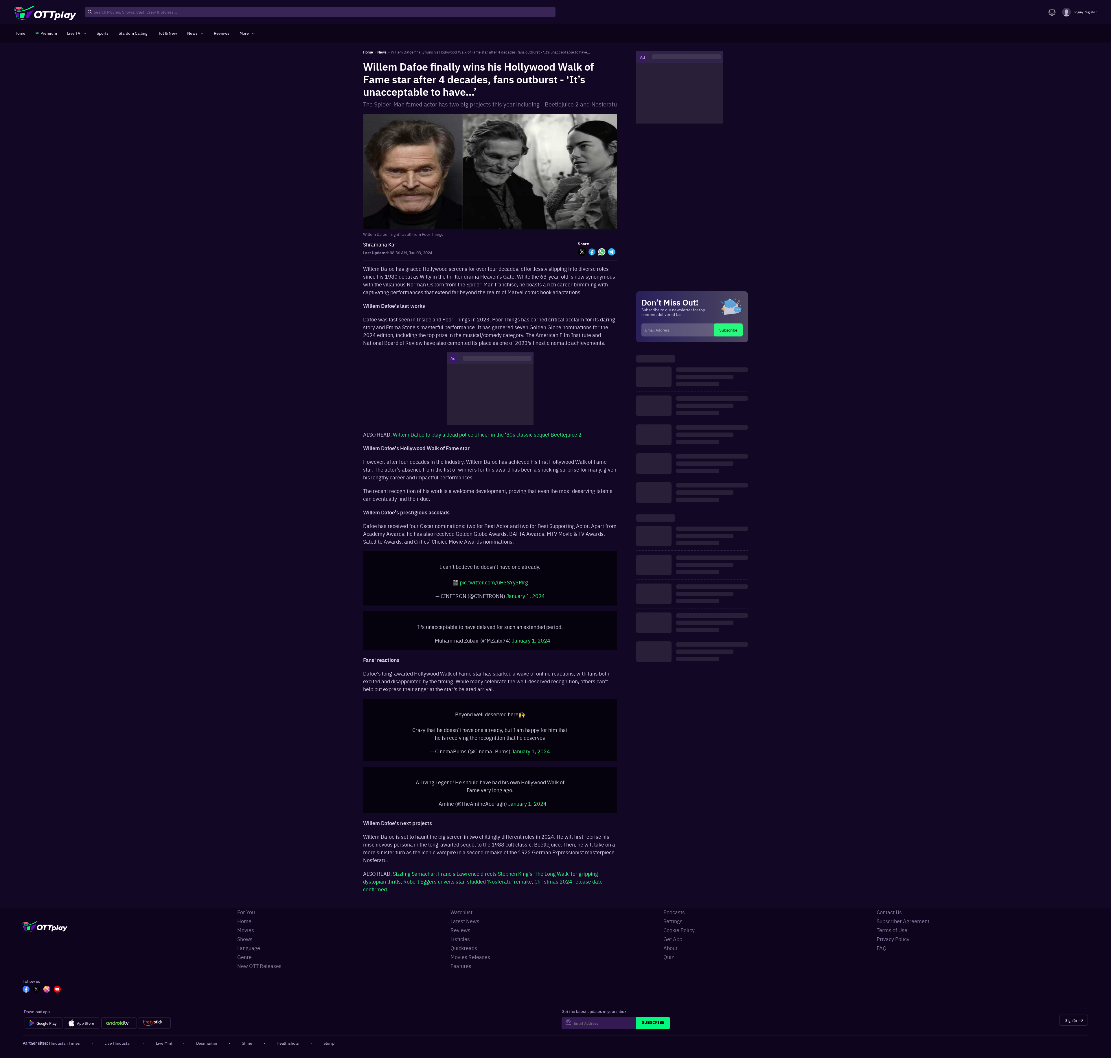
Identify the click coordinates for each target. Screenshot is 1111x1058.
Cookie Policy (679, 930)
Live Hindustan (118, 1043)
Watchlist (461, 912)
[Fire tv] (154, 1023)
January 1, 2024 (525, 595)
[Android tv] (119, 1023)
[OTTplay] (45, 12)
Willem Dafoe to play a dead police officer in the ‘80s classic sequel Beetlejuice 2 (487, 434)
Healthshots (288, 1043)
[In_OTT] (46, 990)
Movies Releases (470, 957)
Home (244, 921)
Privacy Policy (893, 939)
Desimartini (206, 1043)
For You (246, 912)
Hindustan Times (64, 1043)
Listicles (460, 939)
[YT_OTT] (57, 990)
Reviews (460, 930)
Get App (672, 939)
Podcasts (674, 912)
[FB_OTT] (26, 990)
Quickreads (463, 948)
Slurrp (328, 1043)
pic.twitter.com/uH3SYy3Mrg (494, 582)
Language (248, 948)
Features (460, 965)
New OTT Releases (259, 965)
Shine (247, 1043)
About (670, 948)
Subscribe (728, 330)
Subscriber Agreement (903, 921)
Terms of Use (892, 930)
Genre (244, 957)
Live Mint (164, 1043)
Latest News (464, 921)
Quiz (668, 957)
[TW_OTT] (36, 990)
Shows (245, 939)
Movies (245, 930)
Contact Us (889, 912)
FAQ (881, 948)
